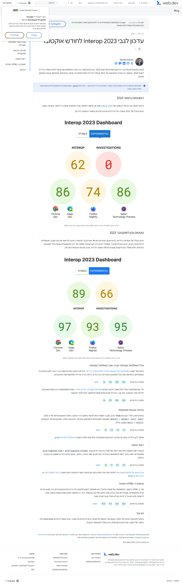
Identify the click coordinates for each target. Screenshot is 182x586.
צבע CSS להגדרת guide (65, 437)
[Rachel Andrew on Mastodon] (120, 64)
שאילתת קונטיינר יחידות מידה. (88, 389)
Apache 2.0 (66, 535)
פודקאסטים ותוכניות (59, 569)
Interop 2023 (107, 106)
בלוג (80, 3)
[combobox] (46, 3)
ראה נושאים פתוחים (93, 562)
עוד (71, 3)
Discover (131, 3)
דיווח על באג (96, 558)
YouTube (31, 562)
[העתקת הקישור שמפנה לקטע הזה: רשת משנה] (129, 445)
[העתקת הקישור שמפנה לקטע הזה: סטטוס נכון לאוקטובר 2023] (107, 233)
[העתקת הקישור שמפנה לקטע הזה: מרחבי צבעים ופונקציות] (116, 410)
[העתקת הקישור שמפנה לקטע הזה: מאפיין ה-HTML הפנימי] (117, 483)
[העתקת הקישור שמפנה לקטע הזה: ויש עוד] (134, 513)
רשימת (75, 86)
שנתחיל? (14, 35)
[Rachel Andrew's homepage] (116, 64)
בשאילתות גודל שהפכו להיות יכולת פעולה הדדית (108, 371)
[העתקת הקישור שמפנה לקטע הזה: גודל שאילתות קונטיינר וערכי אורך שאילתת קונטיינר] (87, 365)
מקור (96, 382)
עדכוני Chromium (60, 562)
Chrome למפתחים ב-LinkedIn (22, 565)
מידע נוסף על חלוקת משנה (131, 472)
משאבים (144, 3)
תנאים (176, 581)
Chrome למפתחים (60, 558)
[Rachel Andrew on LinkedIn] (124, 64)
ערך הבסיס (118, 3)
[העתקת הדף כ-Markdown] (139, 49)
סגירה (34, 35)
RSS (32, 569)
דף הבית (141, 34)
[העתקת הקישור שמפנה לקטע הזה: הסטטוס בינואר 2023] (114, 98)
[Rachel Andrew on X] (132, 64)
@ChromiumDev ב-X (26, 558)
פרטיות (169, 581)
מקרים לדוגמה (61, 565)
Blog (176, 10)
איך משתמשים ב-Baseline (98, 3)
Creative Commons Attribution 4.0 (102, 535)
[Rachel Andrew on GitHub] (128, 64)
